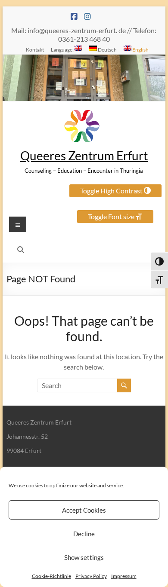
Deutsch (107, 49)
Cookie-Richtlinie (51, 576)
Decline (84, 534)
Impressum (124, 576)
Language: (63, 49)
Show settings (84, 557)
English (140, 49)
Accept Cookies (84, 510)
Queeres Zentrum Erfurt (84, 155)
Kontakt (35, 49)
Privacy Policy (91, 576)
